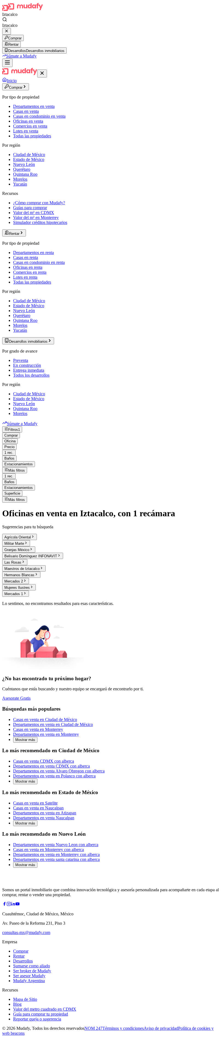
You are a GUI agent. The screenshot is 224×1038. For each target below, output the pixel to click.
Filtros (14, 430)
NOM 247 (93, 1028)
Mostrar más (25, 740)
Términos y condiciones (123, 1028)
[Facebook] (4, 904)
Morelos (20, 179)
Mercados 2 (13, 581)
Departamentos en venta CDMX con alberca (51, 766)
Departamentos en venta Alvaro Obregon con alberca (59, 771)
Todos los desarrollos (31, 375)
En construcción (27, 365)
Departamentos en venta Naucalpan (43, 817)
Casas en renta (25, 257)
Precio (9, 447)
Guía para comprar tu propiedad (40, 1014)
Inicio (12, 80)
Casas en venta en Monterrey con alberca (48, 849)
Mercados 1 (13, 594)
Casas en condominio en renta (39, 262)
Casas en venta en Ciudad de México (45, 719)
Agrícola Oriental (17, 537)
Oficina (10, 441)
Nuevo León (24, 164)
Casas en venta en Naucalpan (38, 808)
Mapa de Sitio (25, 999)
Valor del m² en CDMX (33, 212)
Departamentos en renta (33, 252)
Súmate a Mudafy (21, 56)
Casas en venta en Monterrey (38, 729)
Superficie (12, 493)
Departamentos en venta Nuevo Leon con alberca (55, 844)
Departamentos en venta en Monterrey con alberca (56, 854)
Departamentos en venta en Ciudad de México (53, 724)
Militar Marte (14, 543)
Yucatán (20, 184)
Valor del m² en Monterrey (36, 217)
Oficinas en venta (28, 121)
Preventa (20, 360)
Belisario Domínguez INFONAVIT (30, 556)
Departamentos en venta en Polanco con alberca (54, 776)
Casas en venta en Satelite (35, 803)
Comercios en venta (30, 126)
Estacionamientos (18, 464)
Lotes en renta (25, 277)
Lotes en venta (25, 131)
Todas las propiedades (32, 136)
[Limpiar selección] (6, 31)
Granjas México (16, 550)
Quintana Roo (25, 174)
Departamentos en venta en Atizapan (44, 813)
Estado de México (28, 159)
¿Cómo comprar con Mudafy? (39, 202)
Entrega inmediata (28, 370)
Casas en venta (26, 111)
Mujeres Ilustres (17, 588)
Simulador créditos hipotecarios (40, 222)
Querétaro (21, 169)
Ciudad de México (29, 154)
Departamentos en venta (34, 106)
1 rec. (8, 453)
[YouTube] (17, 904)
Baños (9, 458)
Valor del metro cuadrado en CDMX (44, 1009)
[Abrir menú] (7, 63)
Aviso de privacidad (161, 1028)
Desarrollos (23, 961)
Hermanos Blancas (19, 575)
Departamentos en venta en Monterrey (46, 734)
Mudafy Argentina (29, 980)
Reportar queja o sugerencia (37, 1019)
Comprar (15, 38)
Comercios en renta (29, 272)
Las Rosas (12, 562)
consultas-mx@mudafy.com (26, 932)
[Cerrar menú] (42, 73)
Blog (17, 1004)
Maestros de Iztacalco (22, 569)
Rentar (13, 44)
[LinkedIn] (13, 904)
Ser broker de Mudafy (32, 970)
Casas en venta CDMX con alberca (43, 761)
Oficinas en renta (27, 267)
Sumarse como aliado (31, 966)
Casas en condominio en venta (39, 116)
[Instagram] (9, 904)
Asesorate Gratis (16, 698)
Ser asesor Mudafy (29, 975)
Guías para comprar (30, 207)
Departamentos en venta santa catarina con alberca (56, 859)
